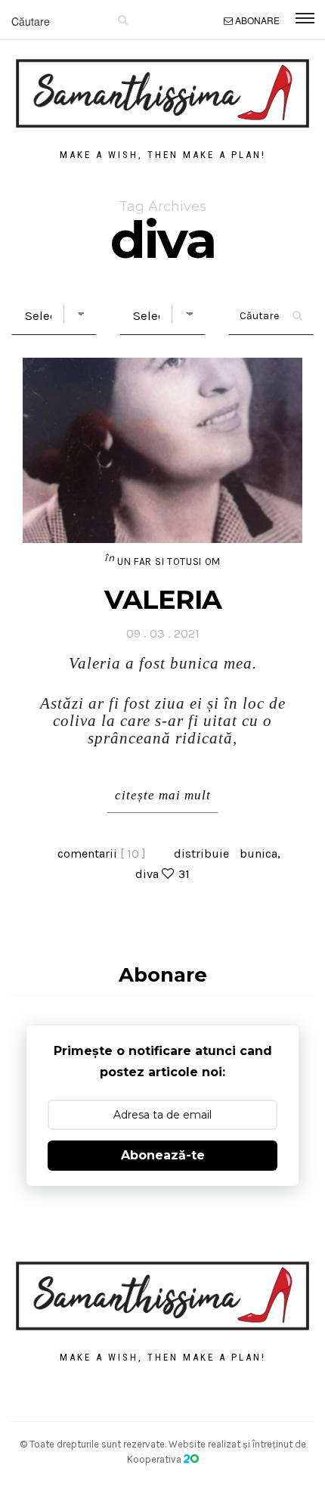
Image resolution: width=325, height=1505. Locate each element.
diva (147, 874)
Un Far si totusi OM (169, 561)
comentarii (101, 853)
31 (184, 874)
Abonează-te (163, 1155)
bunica (258, 853)
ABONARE (257, 20)
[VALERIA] (162, 450)
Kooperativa (155, 1459)
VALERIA (162, 599)
